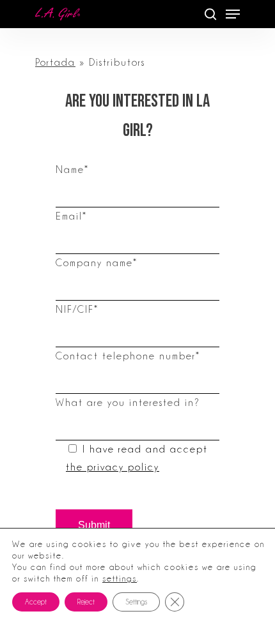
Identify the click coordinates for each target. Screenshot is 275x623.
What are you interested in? (128, 403)
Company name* (97, 263)
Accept (36, 602)
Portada (55, 62)
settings (119, 578)
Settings (136, 602)
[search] (210, 14)
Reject (86, 602)
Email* (71, 216)
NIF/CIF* (77, 309)
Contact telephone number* (128, 356)
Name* (72, 170)
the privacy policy (112, 467)
